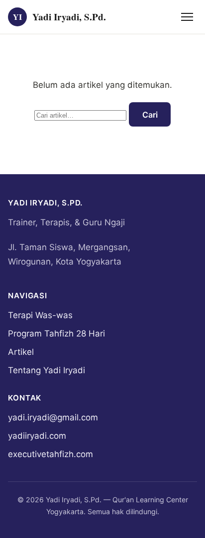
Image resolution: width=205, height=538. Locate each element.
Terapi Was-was (40, 315)
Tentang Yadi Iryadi (46, 370)
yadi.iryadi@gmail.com (53, 417)
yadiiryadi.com (37, 436)
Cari (150, 115)
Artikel (21, 352)
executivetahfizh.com (50, 454)
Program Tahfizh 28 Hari (56, 333)
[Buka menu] (187, 16)
